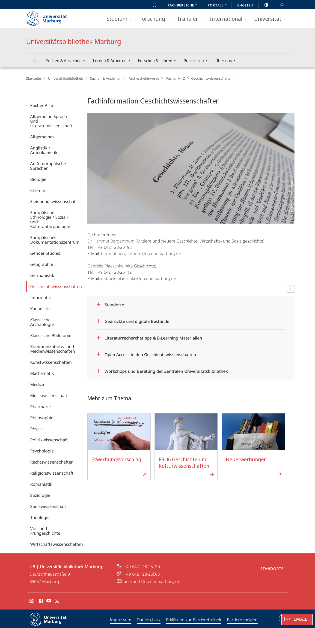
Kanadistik (40, 308)
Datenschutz (148, 619)
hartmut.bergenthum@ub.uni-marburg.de (141, 253)
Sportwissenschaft (48, 506)
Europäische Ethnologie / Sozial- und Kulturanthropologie (50, 219)
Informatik (40, 297)
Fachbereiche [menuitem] (181, 5)
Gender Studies (45, 253)
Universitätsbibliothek (65, 78)
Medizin (37, 384)
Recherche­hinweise (144, 78)
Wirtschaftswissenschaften (56, 544)
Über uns (223, 60)
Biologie (38, 179)
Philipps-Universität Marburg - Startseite (55, 17)
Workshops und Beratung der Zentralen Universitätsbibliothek (166, 369)
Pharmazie (40, 406)
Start (154, 4)
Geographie (41, 264)
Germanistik (42, 275)
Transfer (187, 18)
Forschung (152, 18)
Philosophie (41, 417)
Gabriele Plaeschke (105, 266)
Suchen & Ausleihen (64, 60)
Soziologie (40, 495)
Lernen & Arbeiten (110, 60)
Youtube (48, 601)
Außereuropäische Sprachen (48, 166)
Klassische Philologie (50, 335)
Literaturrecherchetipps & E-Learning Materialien (153, 336)
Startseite (33, 78)
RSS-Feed (31, 601)
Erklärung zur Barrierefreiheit (193, 619)
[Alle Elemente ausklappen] (290, 289)
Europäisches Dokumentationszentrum (55, 240)
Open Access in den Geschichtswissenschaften (150, 353)
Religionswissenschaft (52, 473)
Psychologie (42, 451)
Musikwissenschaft (48, 395)
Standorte (114, 303)
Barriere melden (242, 619)
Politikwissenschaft (49, 440)
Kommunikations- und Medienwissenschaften (52, 349)
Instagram (57, 601)
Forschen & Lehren (155, 60)
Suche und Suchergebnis (281, 4)
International (226, 18)
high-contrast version (266, 4)
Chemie (37, 190)
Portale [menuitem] (216, 5)
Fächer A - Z (175, 78)
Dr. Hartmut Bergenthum (110, 241)
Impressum (120, 619)
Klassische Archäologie (42, 322)
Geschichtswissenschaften (56, 286)
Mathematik (42, 373)
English (245, 5)
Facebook (40, 601)
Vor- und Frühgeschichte (45, 531)
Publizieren (194, 60)
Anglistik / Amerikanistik (43, 150)
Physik (36, 428)
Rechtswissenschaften (52, 462)
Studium (117, 18)
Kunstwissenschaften (51, 362)
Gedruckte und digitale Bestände (136, 320)
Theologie (40, 517)
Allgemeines (42, 137)
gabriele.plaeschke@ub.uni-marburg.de (138, 278)
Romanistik (41, 484)
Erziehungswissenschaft (53, 201)
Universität (267, 18)
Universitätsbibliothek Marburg (34, 60)
